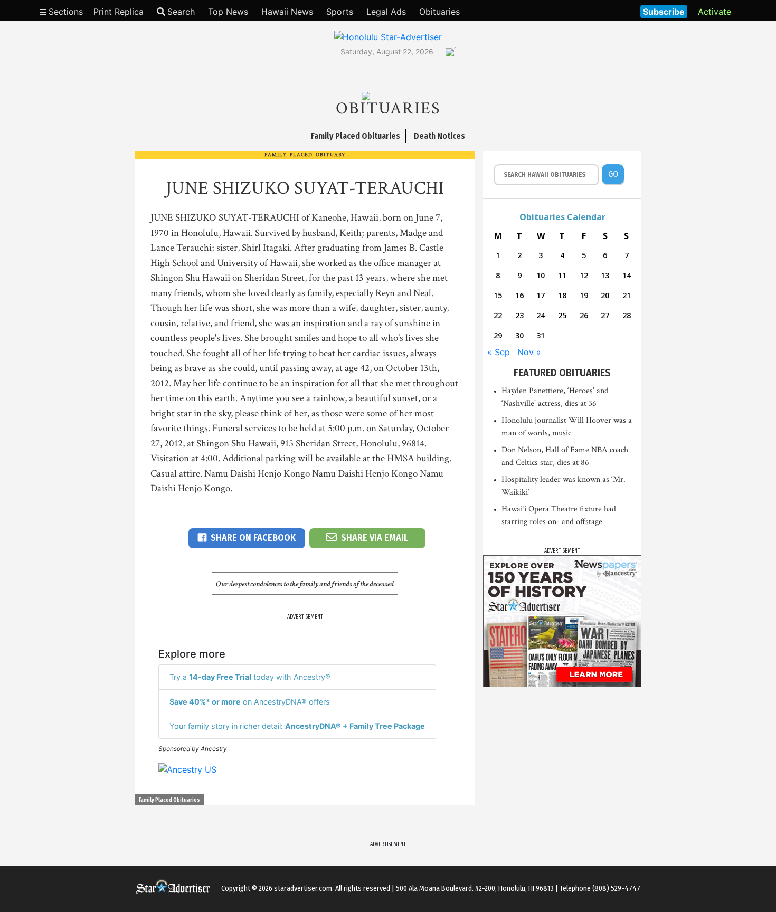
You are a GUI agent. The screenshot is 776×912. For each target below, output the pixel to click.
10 (540, 275)
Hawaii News (287, 11)
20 (605, 295)
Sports (339, 11)
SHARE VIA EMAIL (374, 538)
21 (626, 295)
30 (519, 335)
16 (519, 295)
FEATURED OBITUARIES (562, 372)
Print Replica (118, 11)
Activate (714, 11)
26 (584, 315)
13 (605, 275)
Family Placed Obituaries (169, 800)
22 (498, 315)
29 (498, 335)
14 (626, 275)
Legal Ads (386, 11)
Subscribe (664, 11)
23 (519, 315)
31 (540, 335)
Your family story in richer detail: (297, 725)
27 (605, 315)
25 (562, 315)
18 (562, 295)
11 (562, 275)
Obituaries (439, 11)
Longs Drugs (601, 10)
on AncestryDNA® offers (249, 701)
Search (181, 11)
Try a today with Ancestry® (249, 676)
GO (613, 174)
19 (584, 295)
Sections (64, 11)
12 (584, 275)
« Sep (498, 352)
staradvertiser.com (303, 888)
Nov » (529, 352)
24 (540, 315)
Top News (228, 11)
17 (540, 295)
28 (626, 315)
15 (498, 295)
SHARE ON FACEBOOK (253, 538)
